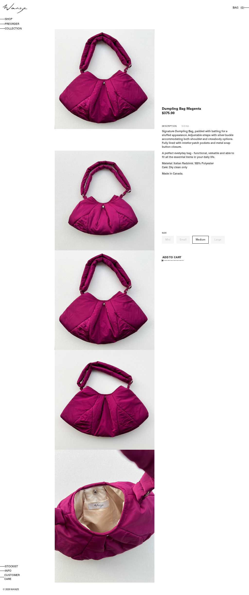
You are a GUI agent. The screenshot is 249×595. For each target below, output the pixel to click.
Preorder (12, 24)
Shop (8, 19)
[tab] (169, 126)
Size (164, 233)
